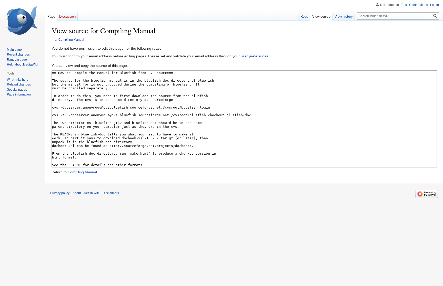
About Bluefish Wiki (86, 193)
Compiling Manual (71, 39)
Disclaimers (111, 193)
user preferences (254, 56)
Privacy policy (59, 193)
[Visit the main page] (22, 20)
